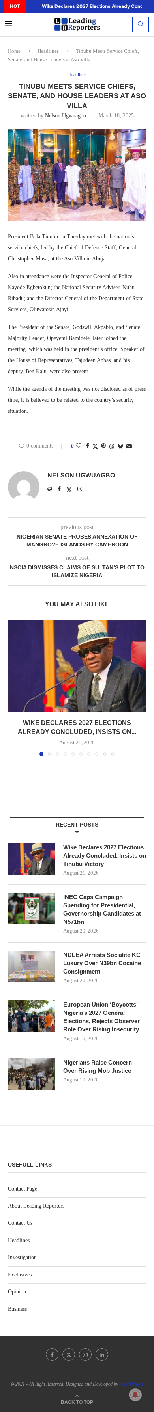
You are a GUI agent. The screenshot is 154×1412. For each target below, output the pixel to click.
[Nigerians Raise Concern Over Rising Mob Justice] (31, 1074)
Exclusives (20, 1275)
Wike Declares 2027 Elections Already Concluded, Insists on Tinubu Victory (104, 855)
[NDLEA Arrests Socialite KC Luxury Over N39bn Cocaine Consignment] (31, 966)
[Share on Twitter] (95, 446)
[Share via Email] (129, 446)
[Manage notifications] (135, 1394)
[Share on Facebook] (87, 446)
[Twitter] (68, 1354)
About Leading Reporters (36, 1206)
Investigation (22, 1257)
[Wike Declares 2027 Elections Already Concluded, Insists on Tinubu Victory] (77, 666)
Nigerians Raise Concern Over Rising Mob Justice (97, 1066)
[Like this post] (78, 446)
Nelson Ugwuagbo (65, 116)
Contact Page (22, 1189)
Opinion (17, 1292)
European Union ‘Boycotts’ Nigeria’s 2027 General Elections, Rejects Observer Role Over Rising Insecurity (101, 1017)
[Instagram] (85, 1354)
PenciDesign (131, 1384)
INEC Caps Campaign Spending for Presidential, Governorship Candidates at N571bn (102, 909)
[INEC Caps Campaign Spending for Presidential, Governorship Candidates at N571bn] (31, 908)
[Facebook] (52, 1354)
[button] (31, 6)
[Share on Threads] (112, 446)
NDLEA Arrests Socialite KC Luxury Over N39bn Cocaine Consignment (102, 963)
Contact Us (20, 1223)
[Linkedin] (102, 1354)
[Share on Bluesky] (120, 446)
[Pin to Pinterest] (103, 446)
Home (14, 51)
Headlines (48, 51)
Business (17, 1309)
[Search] (140, 24)
